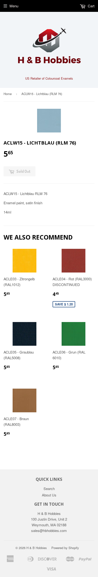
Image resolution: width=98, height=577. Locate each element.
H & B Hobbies (36, 547)
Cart (90, 5)
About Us (49, 494)
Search (49, 488)
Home (8, 93)
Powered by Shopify (65, 547)
